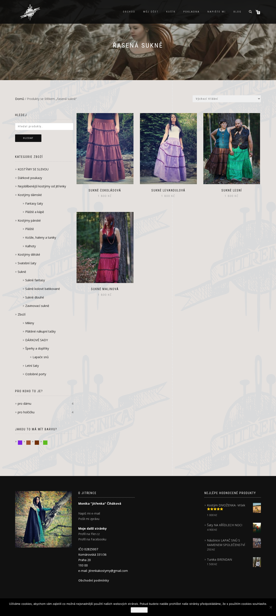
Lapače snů (41, 357)
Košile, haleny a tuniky (40, 237)
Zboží (21, 314)
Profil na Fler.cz (89, 534)
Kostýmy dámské (30, 195)
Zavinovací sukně (37, 306)
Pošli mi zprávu (88, 519)
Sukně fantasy (35, 280)
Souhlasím (139, 610)
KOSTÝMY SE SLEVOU (33, 169)
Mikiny (29, 323)
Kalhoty (30, 246)
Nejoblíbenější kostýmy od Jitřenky (42, 186)
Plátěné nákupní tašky (40, 331)
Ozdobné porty (35, 374)
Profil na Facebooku (92, 539)
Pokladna (191, 11)
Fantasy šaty (34, 203)
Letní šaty (32, 366)
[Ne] (270, 607)
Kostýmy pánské (29, 220)
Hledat (28, 138)
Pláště (29, 229)
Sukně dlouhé (34, 297)
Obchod (129, 11)
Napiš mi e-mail (89, 513)
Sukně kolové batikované (42, 289)
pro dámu (24, 403)
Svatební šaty (27, 263)
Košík (171, 11)
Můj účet (150, 11)
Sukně (22, 272)
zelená (47, 443)
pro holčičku (26, 412)
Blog (238, 11)
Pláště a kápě (34, 212)
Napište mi (216, 11)
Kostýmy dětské (29, 254)
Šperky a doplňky (37, 348)
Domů (19, 99)
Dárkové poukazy (30, 178)
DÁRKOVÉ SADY (36, 340)
